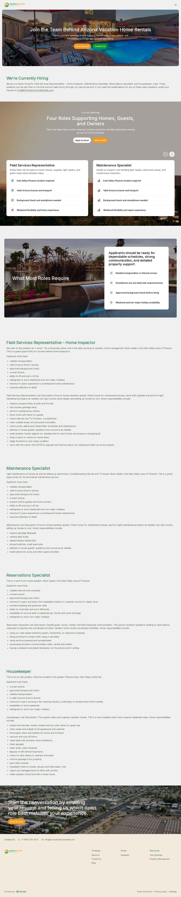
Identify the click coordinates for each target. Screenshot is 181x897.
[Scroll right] (172, 154)
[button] (28, 839)
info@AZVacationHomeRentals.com (35, 90)
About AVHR (101, 141)
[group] (90, 188)
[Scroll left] (165, 154)
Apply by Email (83, 141)
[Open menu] (175, 5)
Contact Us (100, 46)
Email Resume (82, 46)
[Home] (13, 851)
